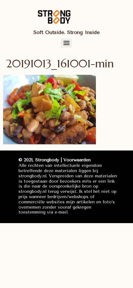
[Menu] (66, 43)
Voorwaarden (77, 160)
